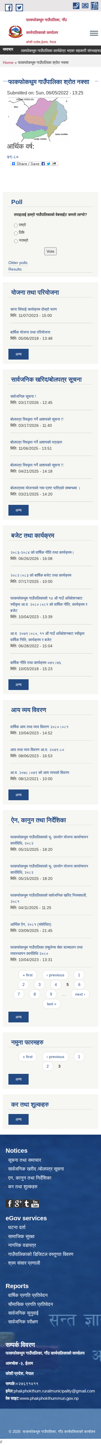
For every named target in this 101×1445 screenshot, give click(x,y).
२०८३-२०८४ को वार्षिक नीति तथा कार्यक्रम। (42, 552)
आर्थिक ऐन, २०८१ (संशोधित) (30, 924)
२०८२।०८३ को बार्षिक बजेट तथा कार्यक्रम (40, 575)
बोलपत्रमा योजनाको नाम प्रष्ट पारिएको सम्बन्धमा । (45, 488)
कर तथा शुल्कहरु (23, 1186)
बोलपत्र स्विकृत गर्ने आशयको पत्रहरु (36, 442)
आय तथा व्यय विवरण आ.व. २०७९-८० (37, 749)
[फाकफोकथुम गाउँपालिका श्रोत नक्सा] (39, 119)
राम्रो (22, 224)
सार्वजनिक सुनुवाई (23, 1313)
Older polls (17, 262)
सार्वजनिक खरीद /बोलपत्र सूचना (36, 1169)
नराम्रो (23, 240)
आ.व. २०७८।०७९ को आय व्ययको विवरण (39, 772)
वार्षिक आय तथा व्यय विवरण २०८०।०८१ (39, 726)
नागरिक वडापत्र (22, 1245)
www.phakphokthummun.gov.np (49, 1398)
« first (28, 975)
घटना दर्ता (17, 1227)
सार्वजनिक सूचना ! (23, 396)
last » (51, 1003)
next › (80, 994)
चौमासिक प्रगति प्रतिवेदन (30, 1304)
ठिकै (21, 232)
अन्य (18, 354)
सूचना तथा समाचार (24, 1160)
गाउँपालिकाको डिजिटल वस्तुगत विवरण (40, 1254)
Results (15, 269)
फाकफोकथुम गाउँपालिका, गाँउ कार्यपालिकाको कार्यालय (45, 1353)
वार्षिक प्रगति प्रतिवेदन (28, 1295)
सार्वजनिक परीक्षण (23, 1322)
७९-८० (13, 156)
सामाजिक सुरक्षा (21, 1236)
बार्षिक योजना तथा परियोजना (30, 332)
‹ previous (55, 975)
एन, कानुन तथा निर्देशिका (29, 1178)
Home (8, 62)
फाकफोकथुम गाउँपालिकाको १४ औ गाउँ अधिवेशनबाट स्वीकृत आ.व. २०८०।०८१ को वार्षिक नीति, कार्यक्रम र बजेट (48, 604)
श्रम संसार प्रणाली (24, 1263)
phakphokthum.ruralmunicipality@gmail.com (54, 1390)
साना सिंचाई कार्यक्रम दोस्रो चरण (33, 309)
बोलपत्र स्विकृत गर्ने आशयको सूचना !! (36, 419)
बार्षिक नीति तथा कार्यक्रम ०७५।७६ (35, 662)
